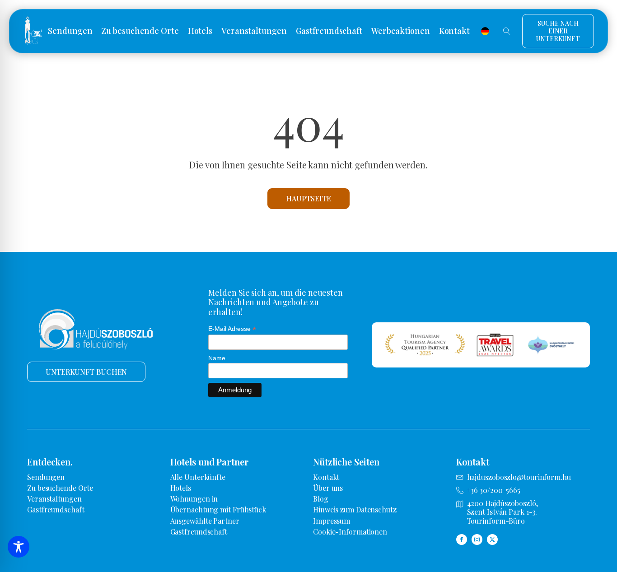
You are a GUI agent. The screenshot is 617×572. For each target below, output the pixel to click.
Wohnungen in (194, 498)
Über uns (328, 488)
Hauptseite (308, 198)
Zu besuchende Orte (139, 31)
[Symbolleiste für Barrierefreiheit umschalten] (18, 546)
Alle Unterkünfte (197, 477)
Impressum (331, 520)
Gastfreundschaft (329, 31)
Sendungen (70, 31)
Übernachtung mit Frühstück (218, 509)
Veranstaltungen (254, 31)
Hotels (200, 31)
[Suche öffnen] (506, 31)
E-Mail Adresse (232, 329)
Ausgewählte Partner (204, 520)
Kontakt (454, 31)
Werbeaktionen (400, 31)
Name (216, 358)
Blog (320, 498)
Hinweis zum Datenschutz (355, 509)
